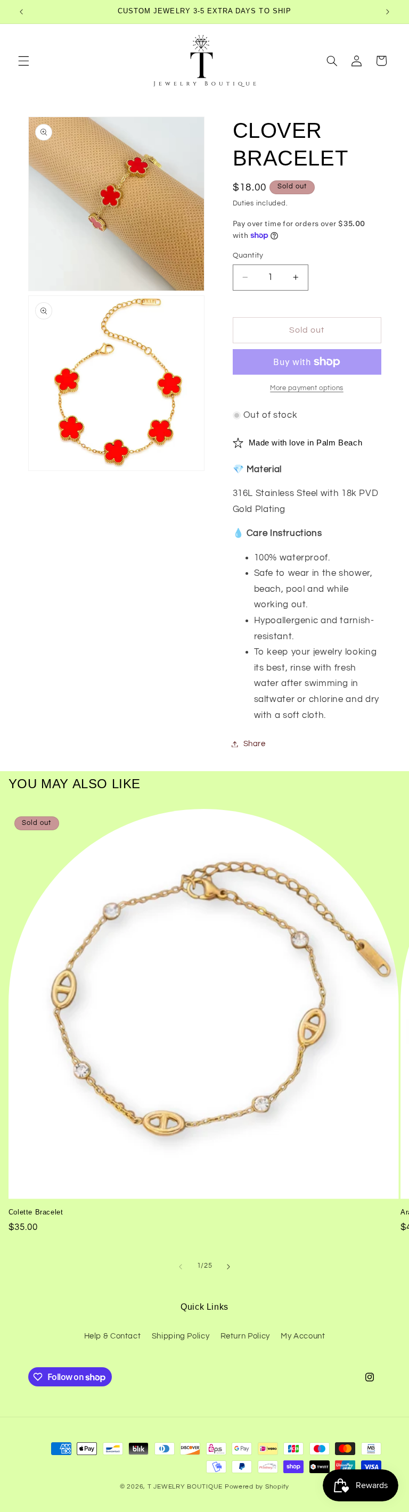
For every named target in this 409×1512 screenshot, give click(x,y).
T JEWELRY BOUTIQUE (185, 1487)
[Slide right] (228, 1266)
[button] (23, 60)
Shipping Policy (180, 1336)
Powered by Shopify (257, 1487)
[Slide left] (180, 1266)
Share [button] (254, 744)
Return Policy (245, 1336)
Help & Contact (112, 1336)
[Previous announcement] (21, 11)
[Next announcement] (387, 11)
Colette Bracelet (36, 1212)
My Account (303, 1336)
